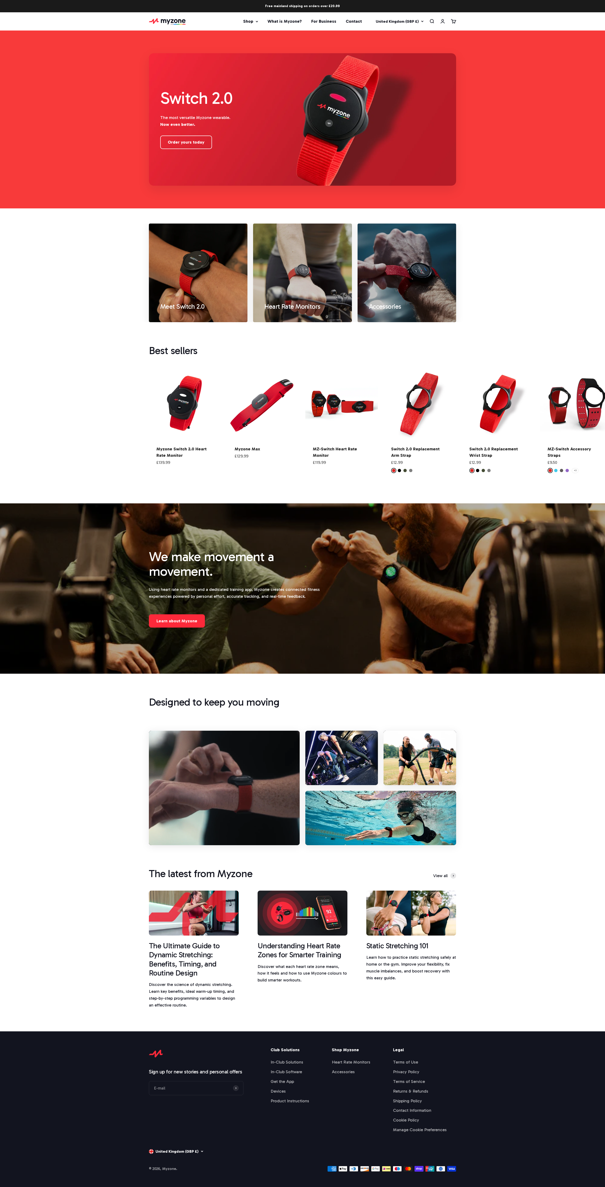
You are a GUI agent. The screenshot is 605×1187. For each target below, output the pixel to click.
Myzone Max (247, 449)
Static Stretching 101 (397, 945)
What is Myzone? (285, 21)
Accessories (343, 1071)
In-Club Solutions (287, 1062)
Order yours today (186, 142)
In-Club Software (286, 1071)
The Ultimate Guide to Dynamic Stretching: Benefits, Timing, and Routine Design (184, 959)
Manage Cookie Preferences (420, 1129)
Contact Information (412, 1110)
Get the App (282, 1081)
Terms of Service (409, 1081)
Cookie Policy (406, 1120)
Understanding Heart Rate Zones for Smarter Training (299, 950)
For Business (323, 21)
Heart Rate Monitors (351, 1062)
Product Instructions (290, 1100)
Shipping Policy (407, 1100)
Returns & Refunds (410, 1091)
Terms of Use (405, 1062)
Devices (278, 1091)
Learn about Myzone (176, 621)
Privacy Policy (406, 1071)
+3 (575, 470)
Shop (248, 21)
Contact (354, 21)
